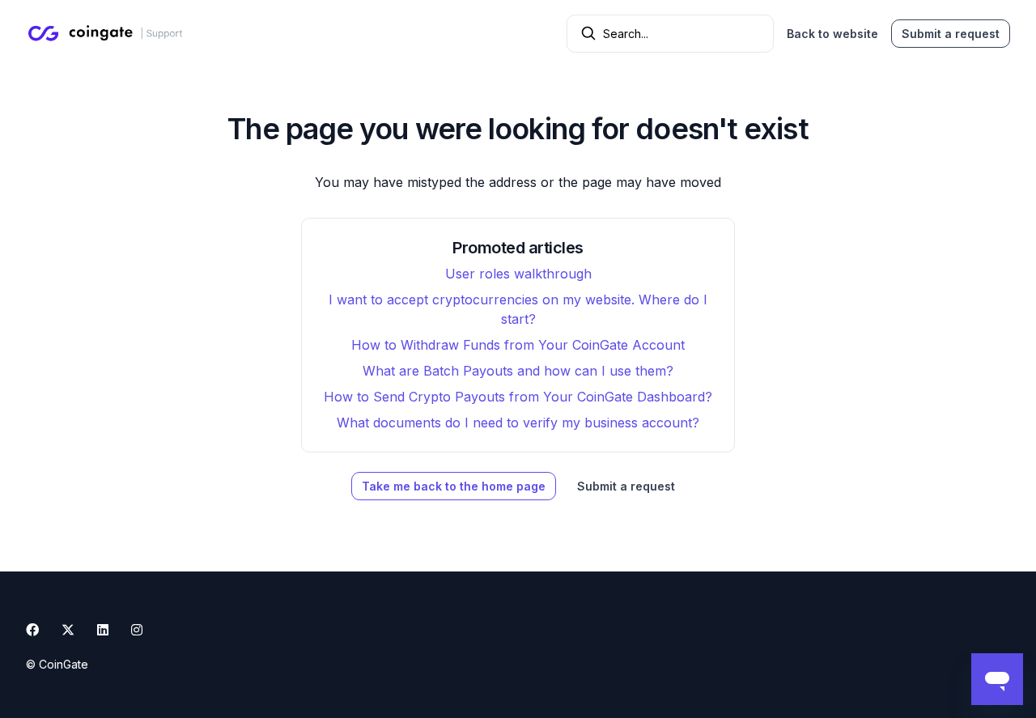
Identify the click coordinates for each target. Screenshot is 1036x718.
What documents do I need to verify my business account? (518, 422)
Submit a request (951, 33)
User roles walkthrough (518, 274)
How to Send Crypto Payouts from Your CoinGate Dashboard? (518, 397)
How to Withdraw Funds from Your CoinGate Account (518, 345)
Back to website (832, 33)
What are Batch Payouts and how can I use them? (518, 371)
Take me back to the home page (454, 486)
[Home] (108, 33)
